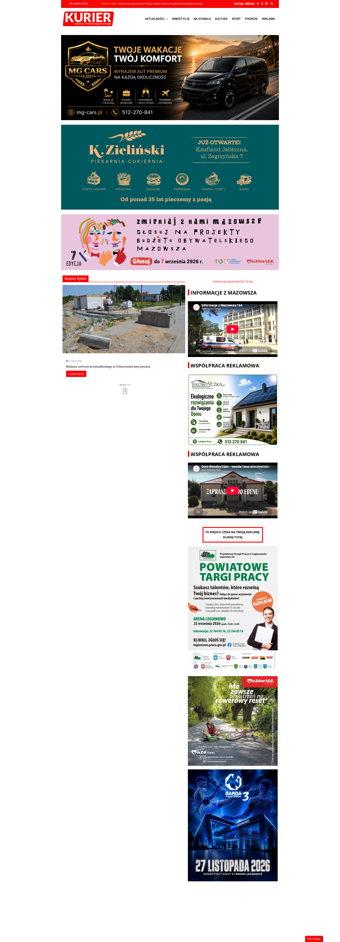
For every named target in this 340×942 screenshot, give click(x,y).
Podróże (251, 19)
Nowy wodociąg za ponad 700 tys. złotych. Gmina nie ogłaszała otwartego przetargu (160, 5)
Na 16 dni (246, 281)
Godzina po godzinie (226, 281)
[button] (156, 19)
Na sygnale (202, 19)
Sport (236, 19)
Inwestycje (180, 19)
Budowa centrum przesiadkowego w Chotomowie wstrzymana (108, 366)
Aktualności (154, 19)
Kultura (221, 19)
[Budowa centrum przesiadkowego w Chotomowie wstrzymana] (124, 319)
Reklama (268, 19)
